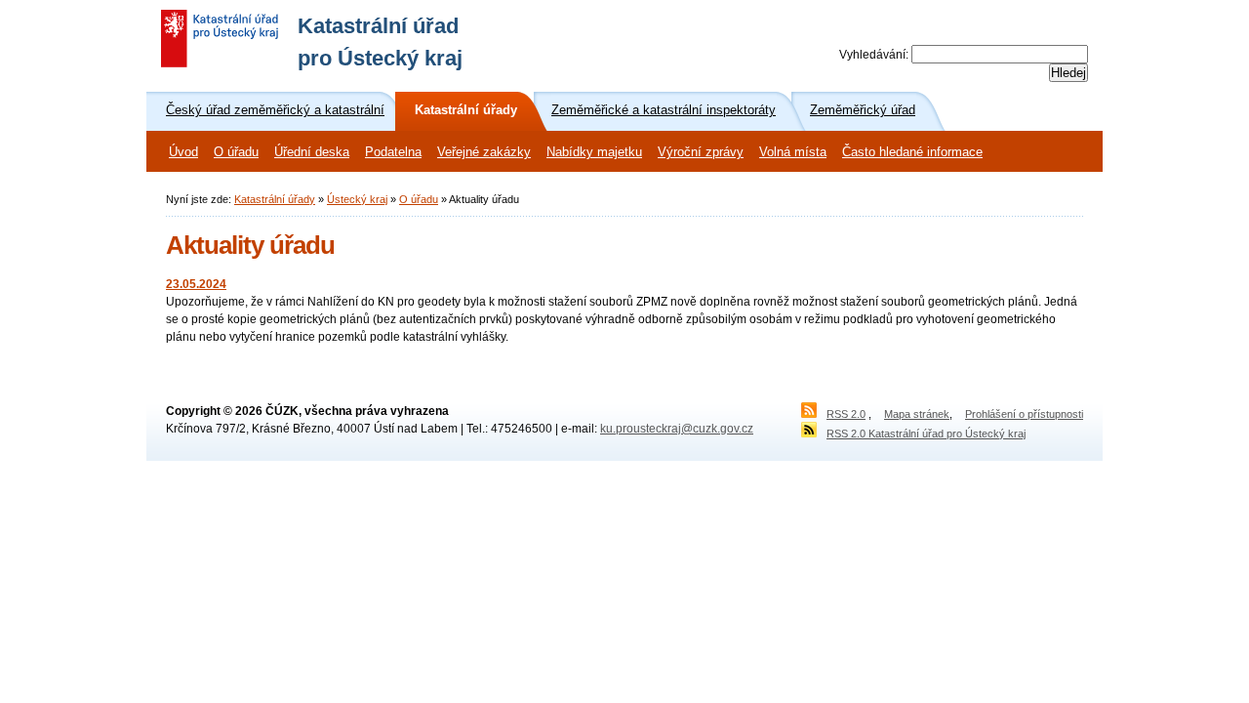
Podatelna (393, 152)
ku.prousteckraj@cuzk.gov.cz (676, 428)
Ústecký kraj (357, 199)
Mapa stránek (916, 414)
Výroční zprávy (701, 152)
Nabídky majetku (594, 152)
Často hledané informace (912, 152)
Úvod (183, 152)
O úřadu (236, 152)
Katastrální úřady (274, 199)
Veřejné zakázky (484, 152)
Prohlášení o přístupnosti (1024, 414)
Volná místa (792, 152)
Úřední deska (311, 152)
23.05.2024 (196, 284)
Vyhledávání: (873, 55)
